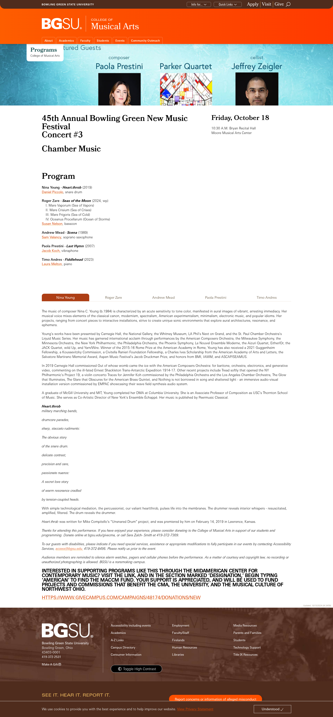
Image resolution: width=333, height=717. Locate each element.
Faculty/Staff (180, 633)
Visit (266, 5)
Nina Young (65, 297)
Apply (253, 5)
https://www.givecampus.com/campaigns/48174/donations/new (121, 597)
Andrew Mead (163, 297)
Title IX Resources (245, 654)
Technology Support (247, 647)
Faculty (85, 40)
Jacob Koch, (51, 251)
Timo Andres (267, 297)
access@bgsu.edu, (69, 549)
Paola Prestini (215, 297)
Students (103, 40)
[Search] (288, 4)
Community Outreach (145, 40)
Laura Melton (52, 264)
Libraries (178, 654)
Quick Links (226, 4)
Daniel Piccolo (52, 192)
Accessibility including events (131, 625)
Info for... (197, 4)
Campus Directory (123, 647)
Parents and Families (247, 633)
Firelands (178, 640)
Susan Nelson (52, 224)
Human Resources (184, 647)
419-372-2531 (51, 657)
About (49, 40)
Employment (180, 625)
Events (120, 40)
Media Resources (245, 625)
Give (279, 5)
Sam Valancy (51, 237)
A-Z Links (117, 640)
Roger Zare (113, 297)
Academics (66, 40)
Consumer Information (126, 654)
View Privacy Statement (195, 709)
